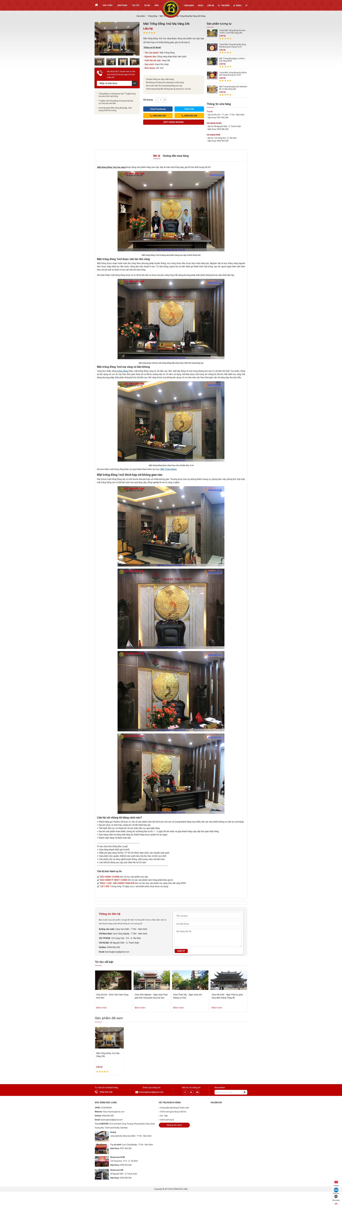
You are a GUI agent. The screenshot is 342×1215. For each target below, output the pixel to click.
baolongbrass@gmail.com (117, 952)
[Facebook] (185, 1092)
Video (200, 5)
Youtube (336, 1185)
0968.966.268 (113, 947)
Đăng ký (181, 951)
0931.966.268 (125, 1148)
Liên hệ (210, 5)
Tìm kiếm (225, 5)
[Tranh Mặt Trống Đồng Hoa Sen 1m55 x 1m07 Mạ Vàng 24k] (212, 33)
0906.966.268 (125, 1165)
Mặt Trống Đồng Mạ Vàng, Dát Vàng (190, 16)
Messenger (336, 1200)
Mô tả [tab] (156, 155)
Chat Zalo (189, 109)
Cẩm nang (189, 5)
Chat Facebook (158, 109)
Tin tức (135, 5)
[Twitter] (191, 1092)
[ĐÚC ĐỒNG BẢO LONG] (171, 8)
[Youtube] (197, 1092)
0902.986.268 (125, 1178)
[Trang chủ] (96, 5)
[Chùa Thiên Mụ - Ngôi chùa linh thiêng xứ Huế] (190, 980)
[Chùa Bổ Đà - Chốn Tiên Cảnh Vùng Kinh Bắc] (113, 980)
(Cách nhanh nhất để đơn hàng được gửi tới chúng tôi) (173, 123)
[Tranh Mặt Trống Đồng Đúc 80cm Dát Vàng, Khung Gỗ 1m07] (212, 75)
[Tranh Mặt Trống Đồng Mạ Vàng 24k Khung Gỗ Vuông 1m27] (212, 47)
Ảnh (157, 5)
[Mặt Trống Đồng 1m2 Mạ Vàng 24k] (109, 1037)
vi (246, 5)
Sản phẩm (122, 5)
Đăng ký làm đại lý (174, 1125)
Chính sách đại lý (167, 1120)
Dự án (147, 5)
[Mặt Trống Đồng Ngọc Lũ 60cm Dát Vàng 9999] (212, 61)
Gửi (134, 83)
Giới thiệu (107, 5)
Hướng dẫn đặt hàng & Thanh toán (174, 1108)
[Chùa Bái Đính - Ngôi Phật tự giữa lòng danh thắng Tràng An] (229, 980)
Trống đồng (152, 16)
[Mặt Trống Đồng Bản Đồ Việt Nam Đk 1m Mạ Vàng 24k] (212, 89)
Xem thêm (102, 1008)
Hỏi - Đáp (164, 1116)
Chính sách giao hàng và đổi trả (173, 1112)
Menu (239, 5)
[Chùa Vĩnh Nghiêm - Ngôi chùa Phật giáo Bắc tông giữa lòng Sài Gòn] (152, 980)
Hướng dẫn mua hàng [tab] (176, 155)
